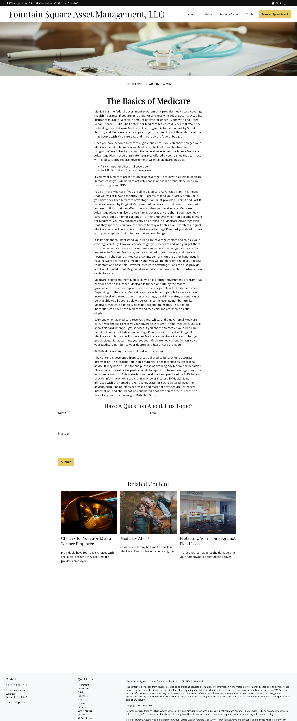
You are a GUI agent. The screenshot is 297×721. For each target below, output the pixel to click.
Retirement (83, 684)
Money (81, 703)
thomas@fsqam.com (16, 702)
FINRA (261, 710)
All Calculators (85, 718)
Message (64, 433)
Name (62, 413)
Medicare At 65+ (135, 538)
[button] (192, 14)
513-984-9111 (75, 3)
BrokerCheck (196, 681)
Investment (83, 688)
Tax (80, 699)
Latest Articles (85, 710)
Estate (81, 692)
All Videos (83, 714)
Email (153, 413)
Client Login (281, 3)
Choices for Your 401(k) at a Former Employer (86, 540)
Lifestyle (82, 707)
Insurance (83, 695)
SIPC (267, 710)
